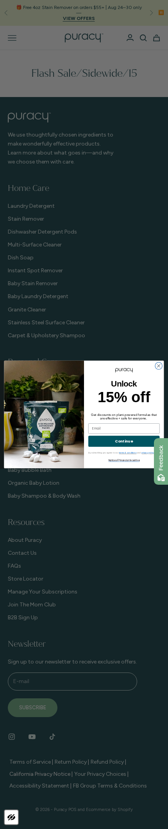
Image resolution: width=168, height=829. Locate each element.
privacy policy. (147, 453)
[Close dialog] (158, 365)
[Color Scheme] (11, 817)
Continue (124, 441)
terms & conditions (128, 453)
